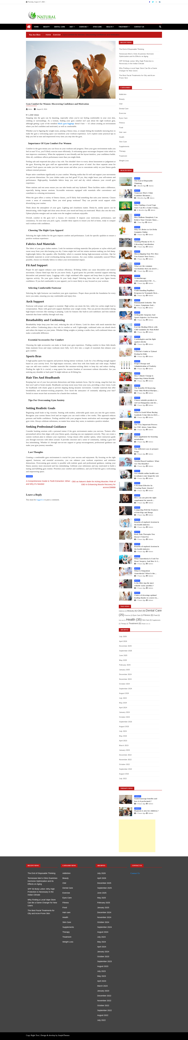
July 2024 (123, 698)
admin (151, 186)
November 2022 (125, 759)
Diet (71, 27)
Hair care (122, 132)
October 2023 (124, 717)
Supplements (124, 146)
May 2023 (123, 736)
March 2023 (123, 745)
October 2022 (124, 764)
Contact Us (139, 27)
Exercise (83, 27)
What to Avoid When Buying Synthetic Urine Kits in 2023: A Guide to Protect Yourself (146, 413)
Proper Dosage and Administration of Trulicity (145, 365)
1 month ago (141, 186)
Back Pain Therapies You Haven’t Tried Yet (144, 535)
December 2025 (125, 646)
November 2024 (125, 679)
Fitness (122, 123)
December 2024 (125, 674)
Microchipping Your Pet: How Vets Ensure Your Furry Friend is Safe (146, 255)
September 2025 (125, 651)
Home (36, 27)
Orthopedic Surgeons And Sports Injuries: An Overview (146, 316)
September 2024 (125, 689)
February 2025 (124, 665)
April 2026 (123, 641)
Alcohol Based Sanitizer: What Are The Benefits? (146, 462)
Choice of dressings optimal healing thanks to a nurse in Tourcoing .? (145, 596)
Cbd (120, 104)
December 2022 (125, 755)
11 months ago (142, 210)
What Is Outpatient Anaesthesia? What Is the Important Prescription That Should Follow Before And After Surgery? (145, 572)
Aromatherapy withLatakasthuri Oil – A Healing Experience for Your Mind (145, 279)
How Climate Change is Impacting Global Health (144, 377)
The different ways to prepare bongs (146, 450)
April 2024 (123, 707)
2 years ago (141, 234)
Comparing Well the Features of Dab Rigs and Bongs (146, 511)
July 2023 (123, 731)
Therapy (122, 151)
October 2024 (124, 684)
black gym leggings (66, 123)
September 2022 (125, 769)
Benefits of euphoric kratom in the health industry (146, 523)
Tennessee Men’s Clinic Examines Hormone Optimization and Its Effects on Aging (145, 194)
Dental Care (59, 27)
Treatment (123, 27)
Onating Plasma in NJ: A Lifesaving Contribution (144, 243)
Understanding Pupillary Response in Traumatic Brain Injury (146, 292)
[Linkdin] (159, 2)
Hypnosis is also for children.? (146, 811)
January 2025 (124, 670)
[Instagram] (156, 2)
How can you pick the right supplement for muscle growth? (145, 499)
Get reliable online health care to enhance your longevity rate (146, 474)
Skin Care (123, 142)
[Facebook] (149, 2)
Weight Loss (124, 161)
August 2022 (124, 774)
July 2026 (123, 636)
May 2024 (123, 703)
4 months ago (142, 198)
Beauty (46, 27)
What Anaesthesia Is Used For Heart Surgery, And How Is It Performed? (146, 560)
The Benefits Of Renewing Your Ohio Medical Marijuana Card (146, 389)
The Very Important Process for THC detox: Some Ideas (145, 426)
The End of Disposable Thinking (131, 49)
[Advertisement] (137, 835)
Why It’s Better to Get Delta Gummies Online (145, 231)
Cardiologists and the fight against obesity (145, 340)
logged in (40, 500)
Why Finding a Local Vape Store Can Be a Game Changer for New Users (146, 206)
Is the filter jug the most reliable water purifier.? (144, 584)
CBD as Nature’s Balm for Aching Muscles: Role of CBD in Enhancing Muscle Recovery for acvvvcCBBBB (94, 484)
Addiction (122, 94)
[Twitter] (153, 2)
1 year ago (141, 222)
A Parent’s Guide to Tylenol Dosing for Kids (145, 352)
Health (109, 27)
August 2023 (124, 726)
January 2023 (124, 750)
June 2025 (123, 655)
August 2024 (124, 693)
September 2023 (125, 722)
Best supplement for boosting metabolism (146, 438)
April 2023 (123, 741)
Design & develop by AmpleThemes (55, 1035)
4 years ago (141, 442)
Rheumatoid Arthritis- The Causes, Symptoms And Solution (145, 304)
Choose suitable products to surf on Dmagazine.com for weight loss (145, 401)
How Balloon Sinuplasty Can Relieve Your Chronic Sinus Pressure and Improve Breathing (146, 218)
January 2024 (124, 712)
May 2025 (123, 660)
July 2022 (123, 778)
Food (121, 127)
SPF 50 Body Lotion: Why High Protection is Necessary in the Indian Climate (41, 892)
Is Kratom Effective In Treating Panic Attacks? (144, 487)
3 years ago (141, 356)
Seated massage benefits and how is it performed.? (145, 800)
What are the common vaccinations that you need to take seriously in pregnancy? (146, 267)
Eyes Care (97, 27)
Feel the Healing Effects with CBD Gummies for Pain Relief (146, 328)
